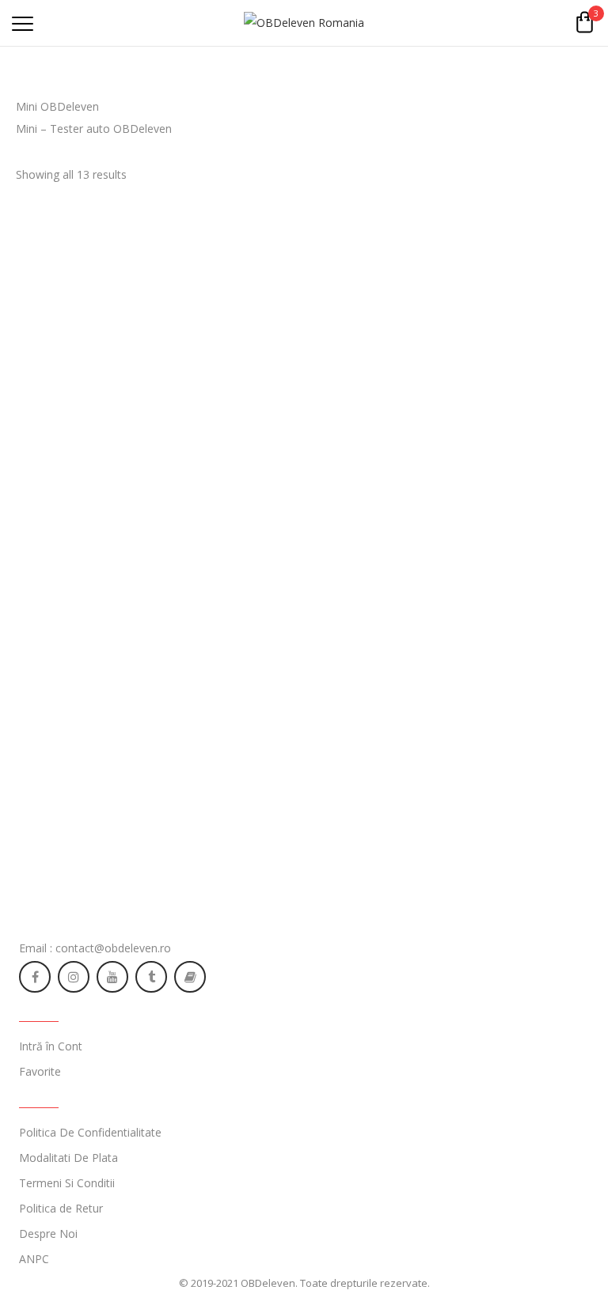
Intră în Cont (50, 1046)
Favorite (40, 1071)
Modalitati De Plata (68, 1157)
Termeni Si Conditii (67, 1182)
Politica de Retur (61, 1208)
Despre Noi (48, 1233)
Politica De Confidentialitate (90, 1132)
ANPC (34, 1258)
